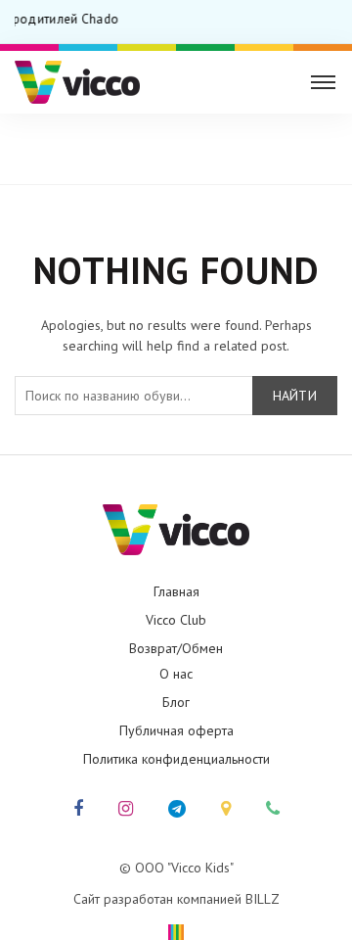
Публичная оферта (176, 730)
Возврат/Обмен (176, 648)
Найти (295, 395)
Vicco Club (176, 620)
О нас (176, 673)
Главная (173, 141)
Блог (176, 702)
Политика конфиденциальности (176, 759)
